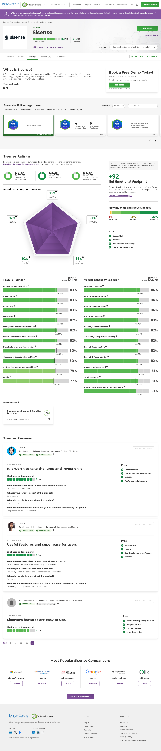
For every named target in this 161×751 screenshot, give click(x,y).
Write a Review (150, 5)
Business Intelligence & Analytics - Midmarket (27, 22)
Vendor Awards (109, 5)
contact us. (15, 15)
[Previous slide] (150, 140)
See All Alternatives (80, 696)
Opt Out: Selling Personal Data (133, 740)
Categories (76, 5)
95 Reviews (38, 47)
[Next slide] (155, 140)
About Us (96, 5)
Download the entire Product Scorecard (21, 164)
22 (32, 643)
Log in (86, 723)
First (5, 643)
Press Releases (126, 730)
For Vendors (122, 5)
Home (5, 22)
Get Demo (147, 28)
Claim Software (151, 35)
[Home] (31, 5)
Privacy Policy (126, 737)
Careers (123, 726)
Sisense (50, 22)
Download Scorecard (143, 56)
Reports (87, 730)
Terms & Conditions (128, 733)
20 (21, 643)
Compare (87, 5)
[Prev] (10, 643)
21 (27, 643)
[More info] (56, 191)
